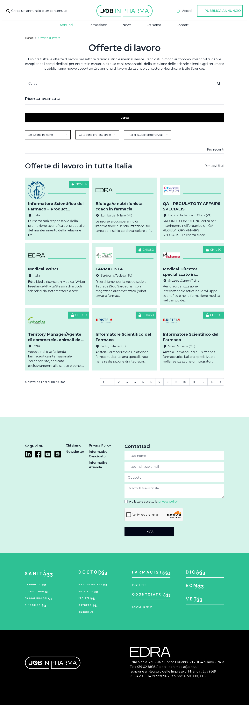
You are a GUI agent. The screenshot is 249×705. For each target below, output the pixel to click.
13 (212, 382)
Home (29, 38)
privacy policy (168, 501)
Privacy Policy (100, 445)
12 (202, 382)
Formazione (98, 25)
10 (184, 382)
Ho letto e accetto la (153, 501)
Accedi (187, 11)
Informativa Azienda (98, 465)
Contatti (183, 25)
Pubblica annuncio (222, 11)
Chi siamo (154, 25)
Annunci (66, 25)
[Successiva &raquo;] (220, 382)
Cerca (124, 117)
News (127, 25)
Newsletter (75, 452)
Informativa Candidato (98, 454)
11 (194, 382)
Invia (149, 531)
